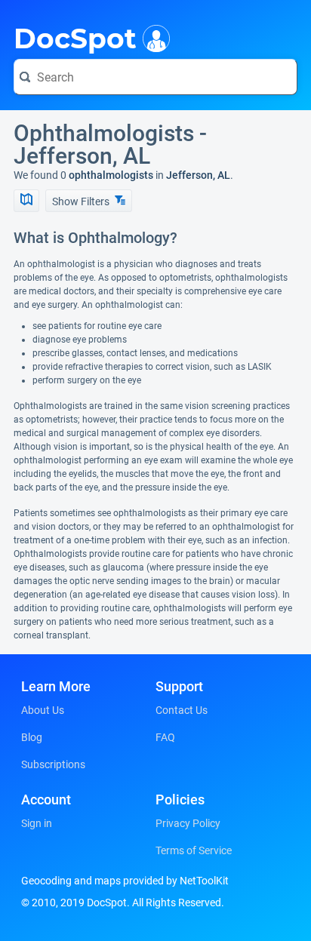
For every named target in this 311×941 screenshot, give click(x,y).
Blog (31, 737)
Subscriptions (53, 764)
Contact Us (182, 710)
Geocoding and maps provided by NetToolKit (125, 881)
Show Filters (82, 201)
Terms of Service (194, 850)
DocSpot (75, 37)
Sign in (36, 823)
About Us (42, 710)
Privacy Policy (188, 823)
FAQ (165, 737)
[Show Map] (26, 200)
